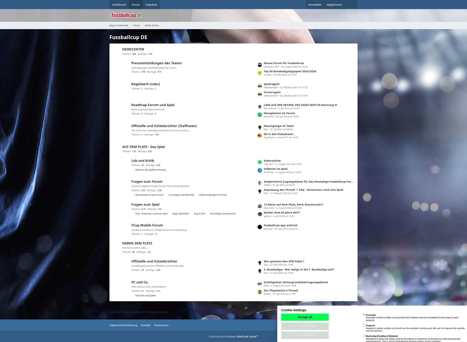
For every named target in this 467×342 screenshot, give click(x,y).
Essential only (305, 326)
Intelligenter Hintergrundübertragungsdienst (296, 282)
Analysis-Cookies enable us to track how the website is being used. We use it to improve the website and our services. (415, 328)
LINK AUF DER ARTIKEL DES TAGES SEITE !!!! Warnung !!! (300, 105)
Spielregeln (272, 84)
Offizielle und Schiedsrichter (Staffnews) (164, 126)
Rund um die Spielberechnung (150, 169)
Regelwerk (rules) (145, 84)
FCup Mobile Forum (147, 225)
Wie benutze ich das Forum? (149, 194)
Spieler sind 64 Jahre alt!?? (282, 212)
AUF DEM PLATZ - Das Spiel (143, 147)
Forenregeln (272, 92)
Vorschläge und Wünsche (181, 194)
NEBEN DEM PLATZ (137, 243)
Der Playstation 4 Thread (281, 290)
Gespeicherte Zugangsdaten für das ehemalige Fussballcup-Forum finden (309, 181)
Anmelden (314, 4)
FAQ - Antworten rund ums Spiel (151, 213)
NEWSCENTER (133, 49)
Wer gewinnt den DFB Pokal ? (284, 261)
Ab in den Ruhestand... (279, 134)
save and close (305, 335)
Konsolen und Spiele (145, 295)
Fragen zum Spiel (145, 204)
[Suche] (351, 4)
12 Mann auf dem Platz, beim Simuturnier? (293, 204)
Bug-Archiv (199, 213)
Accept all (305, 317)
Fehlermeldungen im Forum (213, 194)
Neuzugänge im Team (279, 126)
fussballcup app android (280, 225)
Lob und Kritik (142, 160)
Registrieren (334, 4)
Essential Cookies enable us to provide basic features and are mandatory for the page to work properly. (412, 318)
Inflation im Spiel (276, 169)
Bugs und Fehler (181, 213)
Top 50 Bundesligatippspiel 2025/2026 (290, 71)
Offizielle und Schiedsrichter (154, 261)
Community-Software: (233, 336)
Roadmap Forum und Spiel (152, 105)
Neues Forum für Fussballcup (284, 63)
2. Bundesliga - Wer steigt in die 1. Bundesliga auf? (299, 269)
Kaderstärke (272, 160)
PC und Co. (139, 282)
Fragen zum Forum (147, 181)
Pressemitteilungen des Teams (156, 63)
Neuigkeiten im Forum (279, 113)
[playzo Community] (236, 15)
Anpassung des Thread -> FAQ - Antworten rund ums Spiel (303, 189)
